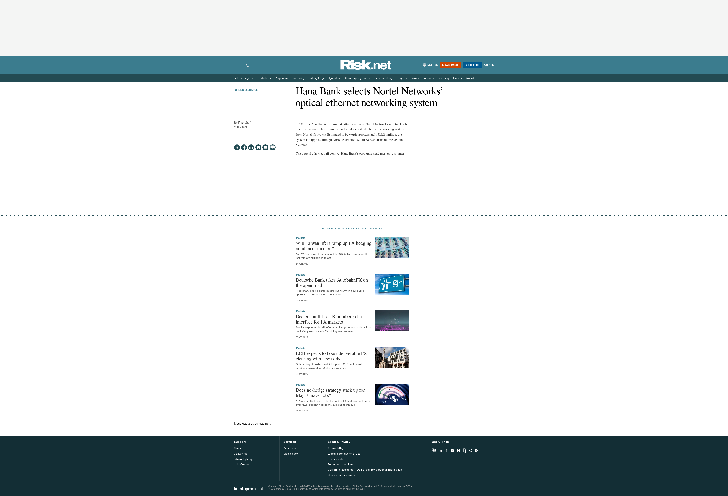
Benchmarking (383, 78)
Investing (298, 78)
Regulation (282, 78)
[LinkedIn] (251, 147)
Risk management (244, 78)
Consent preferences (341, 474)
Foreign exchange (246, 90)
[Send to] (265, 147)
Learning (443, 78)
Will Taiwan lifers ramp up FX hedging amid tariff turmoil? (334, 245)
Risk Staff (244, 122)
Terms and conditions (341, 464)
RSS (476, 450)
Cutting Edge (316, 78)
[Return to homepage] (365, 69)
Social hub (470, 450)
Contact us (240, 453)
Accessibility (335, 448)
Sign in (489, 64)
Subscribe (473, 64)
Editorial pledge (244, 459)
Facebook (446, 450)
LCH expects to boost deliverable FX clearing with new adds (331, 355)
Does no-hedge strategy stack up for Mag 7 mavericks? (330, 392)
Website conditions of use (344, 453)
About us (239, 448)
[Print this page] (273, 147)
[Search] (248, 65)
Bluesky (458, 450)
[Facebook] (244, 147)
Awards (470, 78)
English (432, 64)
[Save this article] (258, 147)
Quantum (335, 78)
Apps (464, 450)
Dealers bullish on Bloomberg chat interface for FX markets (329, 319)
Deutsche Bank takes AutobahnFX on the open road (332, 282)
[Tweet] (237, 147)
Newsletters (450, 64)
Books (415, 78)
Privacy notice (337, 459)
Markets (265, 78)
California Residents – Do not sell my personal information (365, 469)
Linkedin (440, 450)
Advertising (290, 448)
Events (457, 78)
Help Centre (241, 464)
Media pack (290, 453)
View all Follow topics (434, 450)
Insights (402, 78)
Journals (428, 78)
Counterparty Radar (357, 78)
